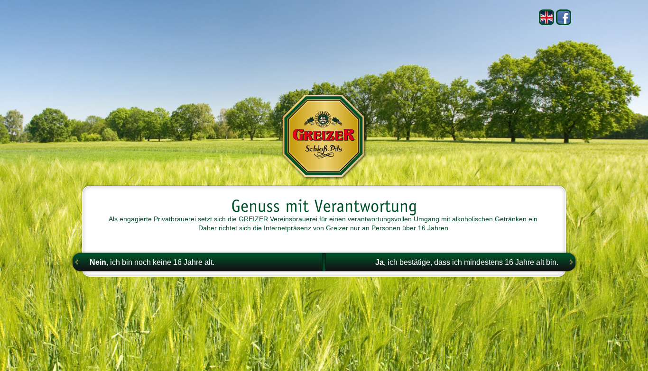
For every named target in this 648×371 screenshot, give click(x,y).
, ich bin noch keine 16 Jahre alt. (152, 262)
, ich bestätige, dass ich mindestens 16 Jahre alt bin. (466, 262)
